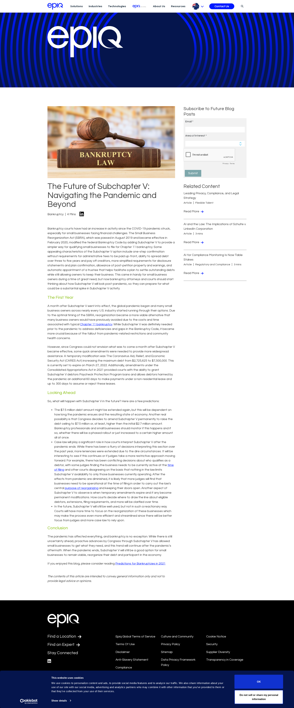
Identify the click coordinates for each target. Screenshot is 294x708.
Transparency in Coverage (224, 659)
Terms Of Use (125, 644)
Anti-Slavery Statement (132, 659)
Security (212, 644)
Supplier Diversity (218, 652)
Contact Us (222, 6)
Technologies (117, 6)
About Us (159, 6)
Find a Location (62, 636)
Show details (59, 700)
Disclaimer (123, 652)
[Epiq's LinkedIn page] (49, 661)
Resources (178, 6)
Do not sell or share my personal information (259, 696)
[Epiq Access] (139, 6)
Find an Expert (61, 644)
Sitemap (167, 652)
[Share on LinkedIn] (81, 214)
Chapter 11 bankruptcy (96, 324)
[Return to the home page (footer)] (55, 6)
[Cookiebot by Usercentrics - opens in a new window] (29, 701)
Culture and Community (177, 636)
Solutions (76, 6)
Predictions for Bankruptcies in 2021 (140, 563)
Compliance (124, 667)
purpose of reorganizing (81, 488)
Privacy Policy (170, 644)
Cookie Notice (216, 636)
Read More (192, 211)
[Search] (241, 6)
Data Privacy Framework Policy (178, 662)
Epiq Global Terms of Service (135, 636)
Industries (95, 6)
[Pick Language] (198, 6)
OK (259, 681)
